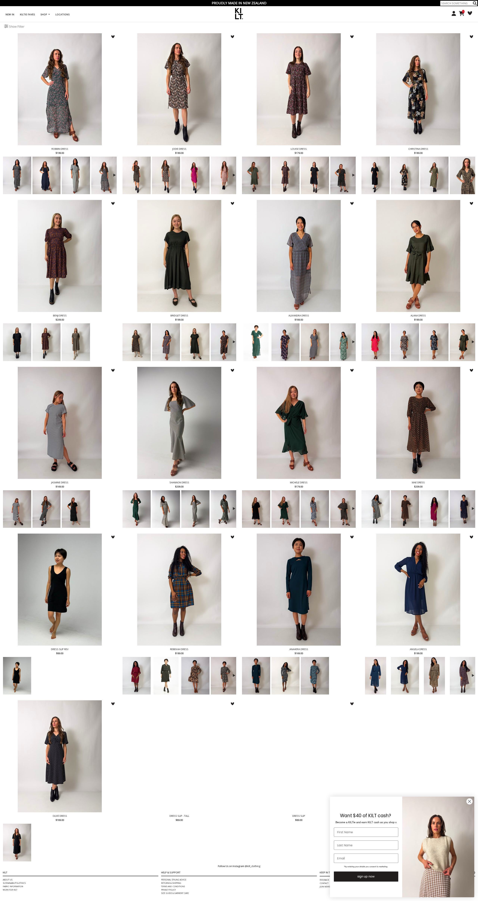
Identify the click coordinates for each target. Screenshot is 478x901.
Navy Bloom (315, 509)
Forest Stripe (76, 509)
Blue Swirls (434, 342)
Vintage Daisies (76, 342)
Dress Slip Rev (60, 590)
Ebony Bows (315, 175)
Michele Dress (299, 423)
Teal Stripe (315, 676)
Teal (375, 676)
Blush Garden (225, 175)
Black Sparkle (344, 509)
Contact (324, 883)
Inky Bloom (46, 342)
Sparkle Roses (344, 175)
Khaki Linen (195, 342)
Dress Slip (299, 756)
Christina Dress (418, 89)
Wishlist (468, 13)
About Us (7, 879)
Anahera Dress (299, 590)
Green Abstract (344, 342)
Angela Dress (418, 590)
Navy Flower (195, 676)
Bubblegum (195, 175)
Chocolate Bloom (225, 342)
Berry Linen (434, 509)
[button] (474, 3)
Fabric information (13, 886)
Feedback (324, 880)
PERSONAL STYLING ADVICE (173, 879)
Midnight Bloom (225, 509)
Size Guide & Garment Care (175, 893)
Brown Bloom (405, 342)
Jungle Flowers (105, 175)
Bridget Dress (179, 256)
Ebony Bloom (17, 175)
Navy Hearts (46, 175)
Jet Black (285, 842)
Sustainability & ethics (14, 883)
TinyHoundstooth (76, 175)
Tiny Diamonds (76, 842)
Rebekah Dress (179, 590)
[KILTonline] (239, 13)
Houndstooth (166, 509)
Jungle (256, 342)
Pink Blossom (285, 175)
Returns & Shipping (171, 883)
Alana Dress (418, 256)
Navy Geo (315, 342)
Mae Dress (418, 423)
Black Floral (405, 175)
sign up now (366, 876)
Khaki (256, 175)
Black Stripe (46, 509)
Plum (136, 676)
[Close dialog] (469, 801)
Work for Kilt (10, 889)
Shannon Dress (179, 423)
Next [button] (114, 175)
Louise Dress (299, 89)
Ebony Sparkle (405, 509)
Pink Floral (136, 175)
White (136, 842)
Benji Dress (60, 256)
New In (10, 14)
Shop (44, 14)
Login (452, 13)
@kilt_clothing (252, 866)
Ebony (375, 175)
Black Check (195, 509)
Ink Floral (285, 342)
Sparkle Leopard (434, 676)
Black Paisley (166, 175)
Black (17, 676)
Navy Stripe (17, 509)
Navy (405, 676)
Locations (62, 14)
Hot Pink (375, 342)
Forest (285, 509)
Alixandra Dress (299, 256)
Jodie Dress (179, 89)
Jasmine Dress (60, 423)
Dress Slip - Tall (179, 756)
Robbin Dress (60, 89)
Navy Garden (166, 342)
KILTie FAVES (27, 14)
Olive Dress (60, 756)
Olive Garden (434, 175)
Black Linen (17, 342)
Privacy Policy (168, 889)
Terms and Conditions (173, 886)
